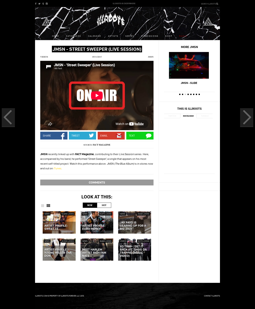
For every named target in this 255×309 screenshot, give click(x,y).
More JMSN (189, 47)
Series (129, 36)
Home (55, 36)
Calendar (94, 36)
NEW (89, 205)
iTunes (57, 168)
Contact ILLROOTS (212, 296)
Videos (44, 56)
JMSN (151, 56)
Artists (113, 36)
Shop (168, 36)
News (47, 213)
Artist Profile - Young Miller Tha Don (58, 253)
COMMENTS (97, 182)
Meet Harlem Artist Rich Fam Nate (94, 253)
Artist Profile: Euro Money (93, 227)
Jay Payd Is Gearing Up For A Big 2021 (133, 226)
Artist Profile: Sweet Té (56, 227)
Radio (183, 36)
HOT (104, 205)
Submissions (149, 36)
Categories (73, 36)
